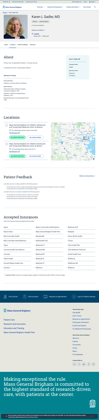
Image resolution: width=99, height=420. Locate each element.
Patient (9, 320)
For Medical (82, 329)
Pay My (76, 312)
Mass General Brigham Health (19, 332)
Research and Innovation (18, 1)
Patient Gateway (76, 1)
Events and (79, 326)
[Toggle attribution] (94, 159)
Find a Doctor (87, 7)
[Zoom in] (53, 124)
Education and (14, 328)
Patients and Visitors (72, 7)
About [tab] (6, 44)
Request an (81, 319)
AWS (89, 158)
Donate (85, 1)
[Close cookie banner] (91, 416)
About (76, 338)
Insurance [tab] (33, 44)
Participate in (81, 322)
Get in (77, 316)
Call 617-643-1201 (18, 137)
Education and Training (31, 1)
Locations (36, 34)
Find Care (40, 7)
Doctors (5, 12)
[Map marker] (62, 142)
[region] (73, 141)
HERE (91, 158)
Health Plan (5, 1)
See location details (35, 137)
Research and (15, 324)
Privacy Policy (34, 417)
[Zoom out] (53, 126)
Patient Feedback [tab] (23, 44)
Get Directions (13, 133)
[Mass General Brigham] (12, 7)
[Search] (95, 7)
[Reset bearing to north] (53, 128)
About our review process (86, 176)
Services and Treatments (54, 7)
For (78, 354)
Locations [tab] (13, 44)
